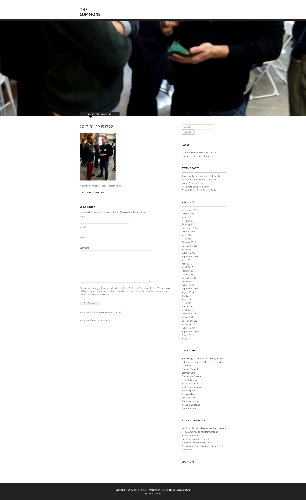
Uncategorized (189, 408)
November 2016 (190, 228)
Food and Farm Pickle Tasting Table (199, 190)
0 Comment (106, 114)
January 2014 (188, 317)
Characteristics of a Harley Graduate (199, 152)
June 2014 (187, 299)
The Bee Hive (188, 397)
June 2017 (187, 217)
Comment (84, 247)
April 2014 (187, 306)
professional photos (191, 387)
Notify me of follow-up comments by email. (100, 312)
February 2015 (189, 270)
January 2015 (188, 274)
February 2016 (189, 242)
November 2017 (190, 210)
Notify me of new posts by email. (95, 320)
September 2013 (190, 331)
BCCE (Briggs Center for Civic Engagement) (202, 358)
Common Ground (190, 369)
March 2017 (187, 220)
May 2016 (186, 238)
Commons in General (192, 376)
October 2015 (188, 252)
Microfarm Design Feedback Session (199, 179)
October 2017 (188, 213)
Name (83, 216)
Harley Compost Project (193, 183)
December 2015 (189, 245)
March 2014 (187, 310)
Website (83, 237)
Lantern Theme (153, 493)
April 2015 (187, 263)
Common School (189, 372)
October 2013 (188, 328)
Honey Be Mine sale (200, 439)
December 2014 (189, 277)
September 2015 (190, 256)
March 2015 (187, 267)
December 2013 (189, 320)
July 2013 (186, 338)
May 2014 (186, 302)
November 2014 (190, 281)
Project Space (188, 390)
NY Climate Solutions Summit (195, 186)
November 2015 (190, 249)
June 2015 (187, 260)
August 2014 (188, 292)
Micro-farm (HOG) (190, 383)
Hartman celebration (92, 192)
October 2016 (188, 231)
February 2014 (189, 313)
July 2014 (186, 295)
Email (83, 226)
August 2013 (188, 335)
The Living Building (191, 404)
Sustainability (188, 394)
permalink (116, 186)
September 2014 (190, 288)
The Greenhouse (190, 401)
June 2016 (187, 235)
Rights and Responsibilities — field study (201, 176)
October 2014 (188, 285)
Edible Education (189, 380)
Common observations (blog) (195, 156)
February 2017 (189, 224)
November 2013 (190, 324)
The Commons (90, 12)
